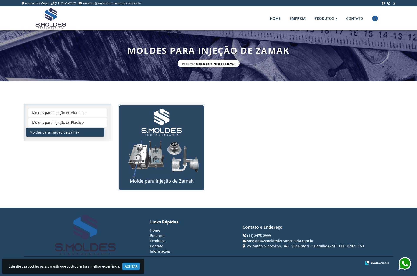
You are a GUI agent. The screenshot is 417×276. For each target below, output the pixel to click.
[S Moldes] (85, 234)
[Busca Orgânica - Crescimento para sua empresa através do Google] (377, 262)
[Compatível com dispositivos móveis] (357, 263)
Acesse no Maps (36, 3)
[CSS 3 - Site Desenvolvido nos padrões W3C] (342, 263)
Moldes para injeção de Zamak (54, 132)
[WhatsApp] (394, 3)
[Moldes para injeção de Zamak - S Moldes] (51, 18)
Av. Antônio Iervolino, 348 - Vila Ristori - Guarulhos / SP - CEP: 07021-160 (305, 246)
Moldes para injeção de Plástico (58, 122)
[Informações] (375, 18)
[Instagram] (388, 3)
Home (275, 18)
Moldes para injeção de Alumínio (59, 112)
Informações (160, 251)
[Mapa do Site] (316, 263)
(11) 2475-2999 (65, 3)
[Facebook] (383, 3)
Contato (354, 18)
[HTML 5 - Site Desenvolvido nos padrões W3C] (327, 263)
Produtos (325, 18)
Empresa (298, 18)
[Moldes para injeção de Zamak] (161, 147)
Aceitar (131, 266)
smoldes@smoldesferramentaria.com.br (112, 3)
